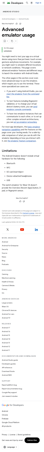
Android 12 (6, 346)
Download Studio (8, 371)
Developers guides (9, 364)
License (12, 435)
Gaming (5, 274)
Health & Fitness (7, 282)
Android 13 (6, 343)
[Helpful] (16, 23)
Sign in (38, 3)
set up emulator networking (25, 122)
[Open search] (27, 2)
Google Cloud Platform (10, 422)
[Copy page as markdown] (12, 41)
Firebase (5, 419)
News (4, 257)
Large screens (7, 303)
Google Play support (9, 392)
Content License (28, 213)
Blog (3, 261)
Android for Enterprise (10, 246)
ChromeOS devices (9, 310)
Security (5, 249)
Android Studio (11, 12)
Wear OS (5, 307)
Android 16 (6, 331)
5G (3, 293)
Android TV (6, 318)
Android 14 (6, 339)
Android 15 (6, 335)
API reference (7, 368)
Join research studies (9, 396)
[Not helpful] (20, 23)
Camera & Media (8, 285)
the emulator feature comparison (22, 141)
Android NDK (7, 375)
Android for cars (8, 314)
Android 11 (6, 350)
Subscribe (32, 440)
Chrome (5, 415)
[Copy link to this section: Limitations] (19, 151)
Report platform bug (9, 385)
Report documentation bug (12, 389)
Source (4, 253)
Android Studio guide (10, 360)
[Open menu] (3, 3)
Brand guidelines (24, 435)
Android (5, 242)
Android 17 (6, 328)
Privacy (4, 289)
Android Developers (8, 19)
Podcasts (5, 264)
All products (6, 426)
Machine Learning (8, 278)
